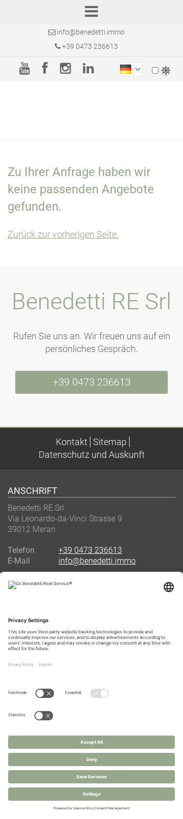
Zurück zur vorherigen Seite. (63, 234)
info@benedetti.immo (91, 32)
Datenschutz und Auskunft (92, 454)
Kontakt (71, 441)
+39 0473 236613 (89, 46)
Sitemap (110, 441)
